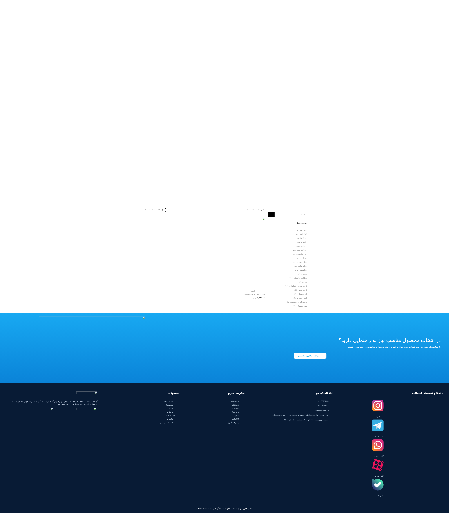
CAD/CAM (303, 230)
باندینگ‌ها (303, 238)
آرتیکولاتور (303, 234)
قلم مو (304, 282)
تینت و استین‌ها (301, 254)
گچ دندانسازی (302, 294)
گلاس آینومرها (302, 298)
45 (247, 210)
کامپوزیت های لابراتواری (298, 286)
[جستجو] (271, 214)
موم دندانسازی (301, 306)
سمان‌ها (304, 274)
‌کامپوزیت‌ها (303, 290)
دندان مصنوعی (301, 262)
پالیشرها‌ (304, 242)
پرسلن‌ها (304, 246)
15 (258, 210)
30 (252, 210)
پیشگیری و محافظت (299, 250)
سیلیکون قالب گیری (299, 278)
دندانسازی (303, 270)
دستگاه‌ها (303, 258)
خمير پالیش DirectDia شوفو (254, 294)
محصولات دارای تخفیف (298, 302)
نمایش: (263, 210)
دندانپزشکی (302, 266)
